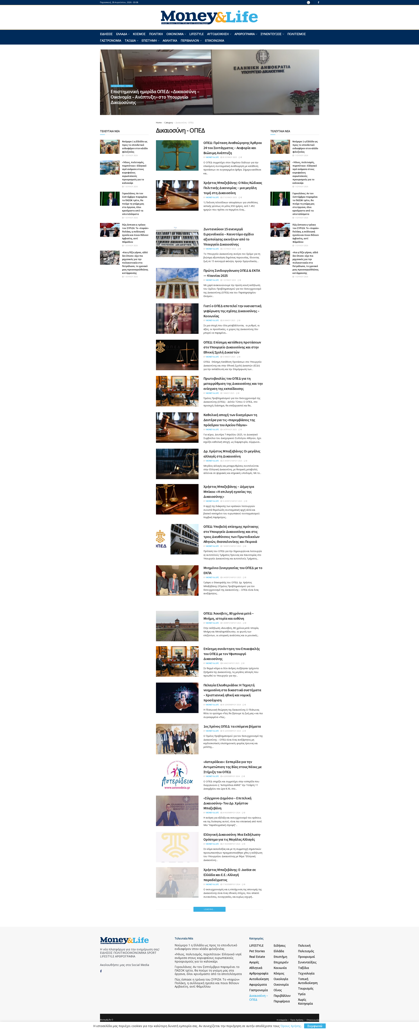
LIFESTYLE (196, 34)
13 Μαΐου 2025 (228, 356)
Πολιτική (156, 34)
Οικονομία (174, 34)
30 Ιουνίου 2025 (229, 157)
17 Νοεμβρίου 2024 (231, 884)
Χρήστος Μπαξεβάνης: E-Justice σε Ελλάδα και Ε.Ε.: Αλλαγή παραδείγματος (229, 874)
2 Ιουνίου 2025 (229, 249)
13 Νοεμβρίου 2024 (231, 975)
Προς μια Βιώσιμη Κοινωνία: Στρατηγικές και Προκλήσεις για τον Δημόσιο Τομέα (230, 966)
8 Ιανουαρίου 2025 (230, 663)
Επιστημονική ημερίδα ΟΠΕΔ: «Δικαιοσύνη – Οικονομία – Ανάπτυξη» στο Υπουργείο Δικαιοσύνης (155, 96)
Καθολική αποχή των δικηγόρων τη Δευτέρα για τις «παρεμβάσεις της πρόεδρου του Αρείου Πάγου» (230, 419)
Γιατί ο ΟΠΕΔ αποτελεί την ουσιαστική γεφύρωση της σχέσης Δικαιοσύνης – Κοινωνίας (232, 311)
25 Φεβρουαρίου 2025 (232, 460)
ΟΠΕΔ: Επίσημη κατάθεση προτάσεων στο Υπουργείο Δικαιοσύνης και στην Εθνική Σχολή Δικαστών (232, 347)
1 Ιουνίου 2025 (229, 280)
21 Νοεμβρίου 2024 (231, 844)
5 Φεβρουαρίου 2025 (231, 623)
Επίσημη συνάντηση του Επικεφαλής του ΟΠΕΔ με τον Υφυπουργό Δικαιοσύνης (231, 653)
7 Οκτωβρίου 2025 (137, 108)
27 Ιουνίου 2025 (229, 197)
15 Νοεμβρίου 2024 (231, 935)
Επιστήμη (149, 40)
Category (168, 122)
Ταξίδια (130, 40)
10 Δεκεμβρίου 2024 (231, 731)
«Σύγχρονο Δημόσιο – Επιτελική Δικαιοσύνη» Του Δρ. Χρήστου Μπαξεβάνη (227, 803)
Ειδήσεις (106, 34)
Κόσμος (139, 34)
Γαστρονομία (110, 40)
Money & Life (119, 108)
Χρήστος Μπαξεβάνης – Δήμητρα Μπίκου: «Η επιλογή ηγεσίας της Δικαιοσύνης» (228, 491)
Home (159, 122)
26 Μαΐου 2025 (228, 320)
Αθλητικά (170, 40)
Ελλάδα (121, 34)
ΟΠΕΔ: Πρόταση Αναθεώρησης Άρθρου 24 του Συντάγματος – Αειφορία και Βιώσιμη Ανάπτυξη (232, 147)
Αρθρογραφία (245, 34)
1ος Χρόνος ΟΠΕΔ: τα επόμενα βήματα (232, 726)
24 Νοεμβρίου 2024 (231, 812)
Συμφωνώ (314, 1026)
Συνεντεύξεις (271, 34)
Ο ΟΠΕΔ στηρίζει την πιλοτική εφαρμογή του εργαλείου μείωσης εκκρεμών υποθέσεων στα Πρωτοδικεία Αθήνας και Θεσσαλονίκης (229, 921)
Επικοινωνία (214, 40)
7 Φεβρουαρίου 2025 (231, 546)
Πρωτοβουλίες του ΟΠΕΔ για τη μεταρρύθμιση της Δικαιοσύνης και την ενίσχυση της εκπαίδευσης (233, 383)
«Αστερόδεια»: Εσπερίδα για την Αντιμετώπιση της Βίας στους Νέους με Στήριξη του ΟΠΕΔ (232, 766)
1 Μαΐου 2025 (228, 393)
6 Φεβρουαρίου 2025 (231, 577)
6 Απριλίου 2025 (229, 429)
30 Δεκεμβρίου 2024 (231, 704)
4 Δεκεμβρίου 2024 (231, 776)
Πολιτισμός (296, 34)
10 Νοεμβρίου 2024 (231, 1010)
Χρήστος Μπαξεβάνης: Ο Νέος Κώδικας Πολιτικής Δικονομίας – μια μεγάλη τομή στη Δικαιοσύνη (232, 187)
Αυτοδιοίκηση (218, 34)
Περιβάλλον (190, 40)
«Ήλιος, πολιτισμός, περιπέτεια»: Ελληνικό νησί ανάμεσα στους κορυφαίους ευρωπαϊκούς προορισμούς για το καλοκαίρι (134, 172)
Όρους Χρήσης (291, 1026)
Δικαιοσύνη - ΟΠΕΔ (122, 86)
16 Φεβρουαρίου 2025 (232, 501)
